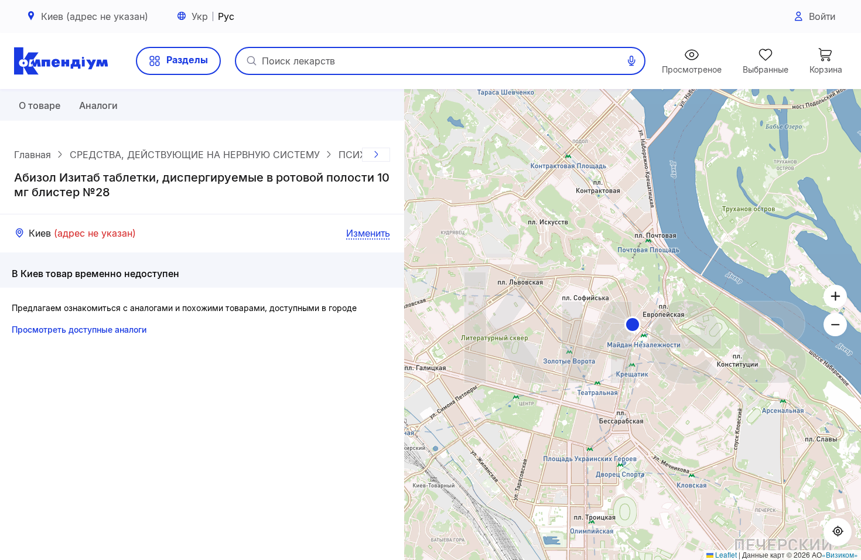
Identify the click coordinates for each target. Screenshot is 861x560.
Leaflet (725, 554)
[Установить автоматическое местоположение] (838, 532)
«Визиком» (840, 554)
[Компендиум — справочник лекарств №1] (61, 61)
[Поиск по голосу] (631, 61)
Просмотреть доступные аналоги (79, 329)
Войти (822, 16)
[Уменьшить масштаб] (835, 324)
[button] (632, 324)
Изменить (368, 233)
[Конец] (376, 155)
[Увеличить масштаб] (835, 296)
